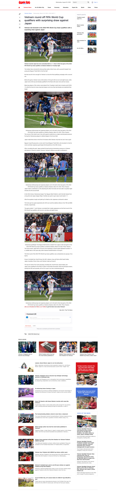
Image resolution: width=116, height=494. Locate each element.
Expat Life (74, 7)
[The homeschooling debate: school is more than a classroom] (25, 418)
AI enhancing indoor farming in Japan (45, 388)
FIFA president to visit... (81, 41)
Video (89, 7)
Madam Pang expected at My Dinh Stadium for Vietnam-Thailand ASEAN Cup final (67, 355)
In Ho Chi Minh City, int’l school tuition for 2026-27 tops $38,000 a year (53, 478)
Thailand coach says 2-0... (81, 18)
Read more (22, 340)
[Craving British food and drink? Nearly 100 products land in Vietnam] (87, 402)
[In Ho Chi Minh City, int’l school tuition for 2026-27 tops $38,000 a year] (25, 482)
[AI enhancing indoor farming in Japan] (25, 392)
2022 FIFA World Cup (33, 334)
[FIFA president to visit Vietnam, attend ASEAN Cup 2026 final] (92, 42)
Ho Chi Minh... (80, 48)
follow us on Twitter (41, 306)
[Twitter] (19, 20)
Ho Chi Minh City (39, 7)
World (82, 7)
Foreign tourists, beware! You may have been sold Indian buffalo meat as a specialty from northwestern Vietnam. (86, 368)
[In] (19, 27)
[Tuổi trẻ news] (24, 2)
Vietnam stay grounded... (80, 33)
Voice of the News (83, 413)
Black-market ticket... (80, 25)
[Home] (19, 7)
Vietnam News (27, 7)
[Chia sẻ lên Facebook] (19, 17)
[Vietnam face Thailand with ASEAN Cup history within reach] (89, 347)
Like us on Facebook (30, 306)
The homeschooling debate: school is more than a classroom (51, 414)
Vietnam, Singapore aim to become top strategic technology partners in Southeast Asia (25, 355)
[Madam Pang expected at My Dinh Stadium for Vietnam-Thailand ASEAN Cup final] (68, 347)
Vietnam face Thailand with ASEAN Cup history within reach (88, 355)
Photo (96, 7)
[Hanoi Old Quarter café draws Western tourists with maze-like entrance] (25, 405)
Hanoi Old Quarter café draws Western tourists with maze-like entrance (52, 402)
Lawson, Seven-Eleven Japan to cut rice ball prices (49, 363)
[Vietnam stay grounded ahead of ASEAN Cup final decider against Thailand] (92, 35)
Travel (49, 7)
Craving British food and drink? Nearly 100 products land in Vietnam (86, 392)
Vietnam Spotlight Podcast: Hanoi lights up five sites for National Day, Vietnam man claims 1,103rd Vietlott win (86, 468)
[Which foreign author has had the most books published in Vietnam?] (48, 347)
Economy (57, 7)
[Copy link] (19, 14)
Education (65, 7)
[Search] (88, 2)
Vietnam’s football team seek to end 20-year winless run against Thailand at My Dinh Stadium (52, 465)
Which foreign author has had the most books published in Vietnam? (46, 355)
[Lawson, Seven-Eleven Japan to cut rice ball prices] (25, 367)
